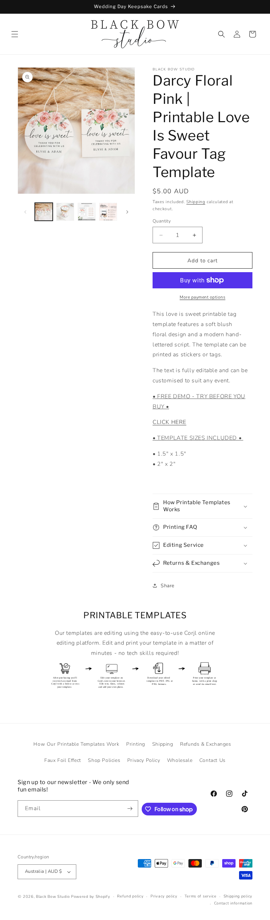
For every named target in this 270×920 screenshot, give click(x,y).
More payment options (202, 297)
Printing (135, 744)
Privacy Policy (143, 760)
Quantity (162, 221)
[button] (14, 34)
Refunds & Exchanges (205, 744)
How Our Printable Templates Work (76, 744)
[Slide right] (127, 212)
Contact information (233, 903)
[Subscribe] (130, 808)
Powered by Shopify (90, 896)
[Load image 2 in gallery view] (65, 212)
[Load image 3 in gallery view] (87, 212)
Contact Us (212, 760)
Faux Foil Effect (62, 760)
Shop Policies (104, 760)
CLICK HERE (169, 422)
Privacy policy (164, 896)
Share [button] (167, 585)
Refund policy (130, 896)
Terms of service (201, 896)
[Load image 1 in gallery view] (44, 212)
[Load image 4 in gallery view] (108, 212)
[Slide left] (25, 212)
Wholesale (179, 760)
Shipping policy (238, 896)
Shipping (195, 202)
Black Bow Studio (53, 896)
